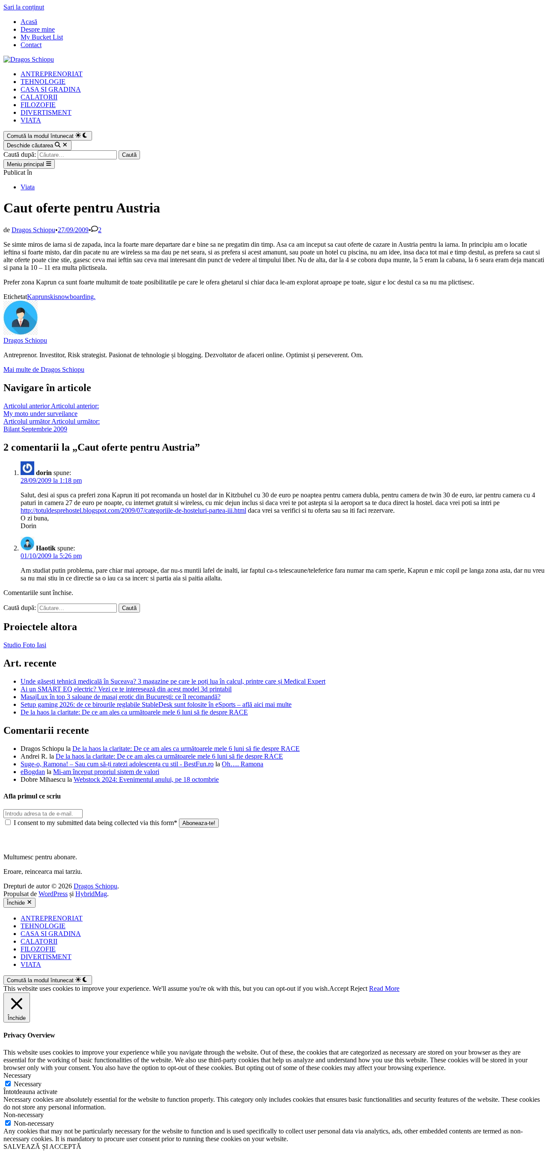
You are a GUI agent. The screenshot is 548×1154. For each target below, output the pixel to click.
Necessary (28, 1084)
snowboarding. (75, 296)
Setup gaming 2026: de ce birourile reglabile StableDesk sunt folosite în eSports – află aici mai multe (156, 704)
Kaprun (37, 296)
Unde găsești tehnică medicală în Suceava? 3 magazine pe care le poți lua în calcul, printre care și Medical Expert (173, 681)
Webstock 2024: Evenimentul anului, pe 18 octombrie (146, 779)
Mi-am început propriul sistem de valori (106, 771)
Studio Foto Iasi (24, 645)
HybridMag (91, 893)
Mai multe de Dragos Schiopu (43, 369)
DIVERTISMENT (46, 112)
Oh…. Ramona (242, 764)
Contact (31, 44)
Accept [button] (338, 988)
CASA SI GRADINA (51, 89)
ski (51, 296)
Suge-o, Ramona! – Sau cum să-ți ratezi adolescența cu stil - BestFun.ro (117, 764)
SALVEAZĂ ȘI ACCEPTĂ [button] (42, 1146)
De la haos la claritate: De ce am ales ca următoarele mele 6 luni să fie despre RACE (134, 712)
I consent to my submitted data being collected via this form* (95, 822)
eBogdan (33, 771)
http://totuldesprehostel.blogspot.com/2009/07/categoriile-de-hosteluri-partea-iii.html (133, 510)
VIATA (31, 120)
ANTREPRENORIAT (52, 74)
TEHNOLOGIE (43, 81)
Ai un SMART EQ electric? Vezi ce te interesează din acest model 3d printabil (126, 689)
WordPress (53, 893)
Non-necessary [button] (23, 1114)
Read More (384, 988)
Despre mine (38, 29)
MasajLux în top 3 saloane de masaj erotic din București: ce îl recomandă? (120, 696)
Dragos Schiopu (33, 229)
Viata (28, 187)
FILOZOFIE (38, 104)
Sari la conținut (23, 7)
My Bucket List (42, 37)
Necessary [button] (17, 1075)
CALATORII (39, 97)
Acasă (29, 21)
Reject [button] (358, 988)
